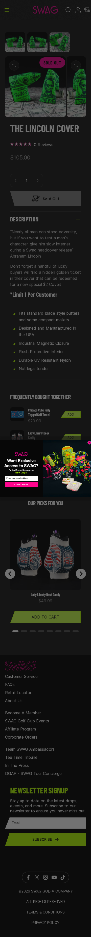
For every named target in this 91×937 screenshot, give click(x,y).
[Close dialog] (89, 442)
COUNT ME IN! (21, 485)
